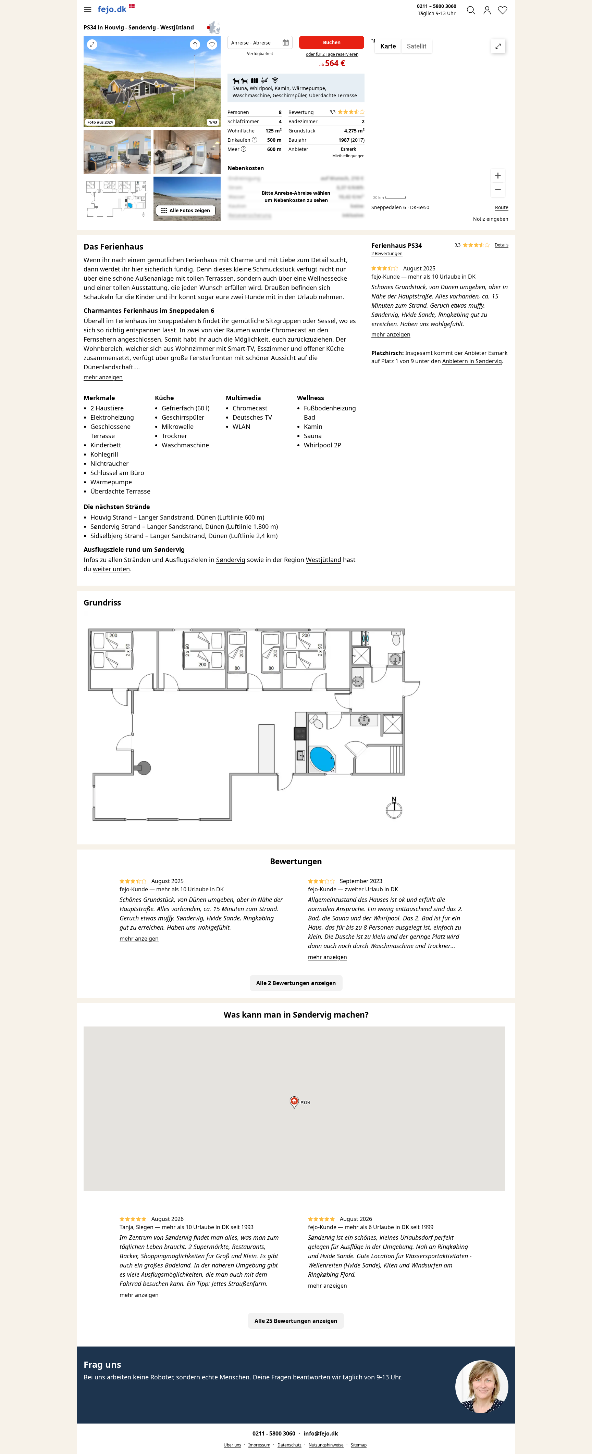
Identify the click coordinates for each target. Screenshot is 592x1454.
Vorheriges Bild (92, 86)
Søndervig (230, 560)
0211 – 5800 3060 (436, 6)
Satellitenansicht (440, 118)
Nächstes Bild (212, 86)
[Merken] (212, 44)
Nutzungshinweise (326, 1445)
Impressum (259, 1445)
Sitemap (359, 1445)
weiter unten (111, 569)
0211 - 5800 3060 (274, 1433)
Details (501, 245)
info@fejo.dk (321, 1433)
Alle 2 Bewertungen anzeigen (296, 983)
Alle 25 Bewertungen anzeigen (296, 1321)
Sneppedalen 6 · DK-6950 (400, 207)
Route (501, 207)
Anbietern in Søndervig (472, 361)
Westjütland (323, 560)
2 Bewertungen (387, 253)
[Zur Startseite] (116, 9)
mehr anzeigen (390, 334)
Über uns (232, 1445)
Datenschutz (289, 1445)
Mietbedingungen (348, 155)
